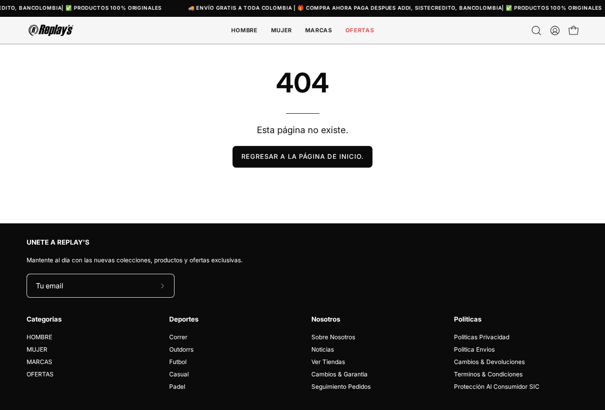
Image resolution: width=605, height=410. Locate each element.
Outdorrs (181, 349)
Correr (178, 337)
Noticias (322, 349)
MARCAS (39, 361)
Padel (177, 386)
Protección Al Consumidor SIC (496, 386)
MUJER (37, 349)
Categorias (44, 319)
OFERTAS (40, 374)
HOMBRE (39, 337)
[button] (319, 30)
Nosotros (325, 319)
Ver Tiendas (328, 361)
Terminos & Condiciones (488, 374)
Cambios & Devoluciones (489, 361)
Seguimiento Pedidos (341, 386)
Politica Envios (474, 349)
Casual (179, 374)
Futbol (177, 361)
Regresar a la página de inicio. (302, 156)
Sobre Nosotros (333, 337)
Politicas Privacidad (481, 337)
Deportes (183, 319)
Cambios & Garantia (339, 374)
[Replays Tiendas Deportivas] (51, 30)
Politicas (467, 319)
